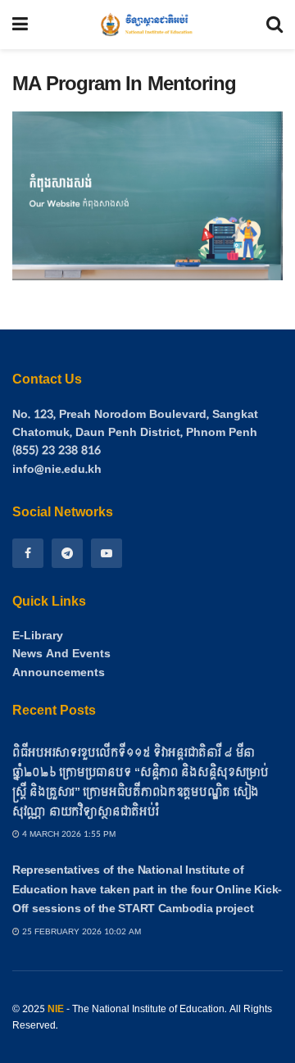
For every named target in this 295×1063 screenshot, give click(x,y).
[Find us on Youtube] (106, 553)
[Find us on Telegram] (67, 553)
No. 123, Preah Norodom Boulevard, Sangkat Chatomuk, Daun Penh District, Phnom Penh (135, 423)
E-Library (37, 636)
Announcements (58, 673)
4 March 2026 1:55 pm (68, 834)
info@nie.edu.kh (57, 469)
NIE (56, 1009)
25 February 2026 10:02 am (80, 931)
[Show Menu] (20, 24)
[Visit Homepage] (147, 24)
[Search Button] (274, 24)
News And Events (61, 654)
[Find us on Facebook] (27, 553)
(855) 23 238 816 (56, 450)
